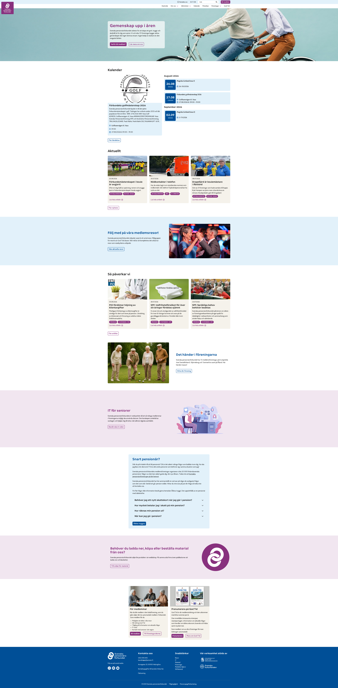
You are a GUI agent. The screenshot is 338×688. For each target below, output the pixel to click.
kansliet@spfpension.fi (145, 660)
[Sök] (216, 2)
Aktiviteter (184, 6)
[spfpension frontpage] (7, 8)
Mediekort (180, 667)
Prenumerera (177, 636)
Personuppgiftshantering (188, 684)
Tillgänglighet (173, 684)
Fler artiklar (113, 333)
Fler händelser (114, 140)
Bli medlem (225, 2)
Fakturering (141, 673)
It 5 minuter (175, 193)
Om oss (173, 6)
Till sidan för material (119, 566)
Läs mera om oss (136, 44)
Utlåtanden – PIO (124, 322)
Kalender (197, 6)
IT (175, 660)
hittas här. (160, 669)
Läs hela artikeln (116, 200)
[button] (177, 6)
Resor (177, 658)
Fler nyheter (113, 208)
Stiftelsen (179, 669)
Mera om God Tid (193, 636)
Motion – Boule (129, 193)
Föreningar (215, 6)
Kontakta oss (145, 653)
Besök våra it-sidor (116, 427)
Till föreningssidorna (152, 634)
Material (177, 662)
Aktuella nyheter (115, 193)
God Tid (227, 6)
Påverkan (206, 6)
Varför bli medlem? (118, 44)
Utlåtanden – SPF (165, 322)
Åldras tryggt (140, 524)
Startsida (165, 6)
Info (167, 193)
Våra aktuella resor (116, 249)
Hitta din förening (184, 371)
